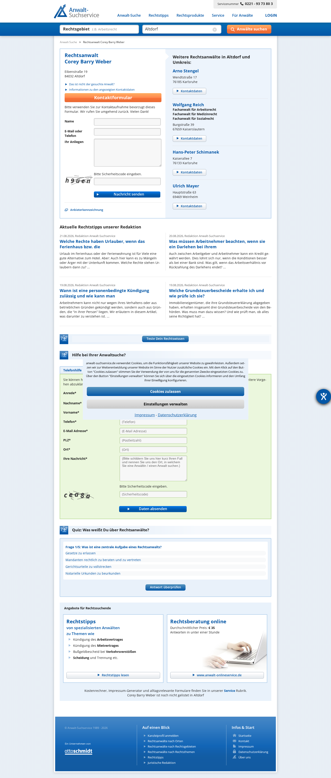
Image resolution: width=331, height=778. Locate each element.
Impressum (145, 414)
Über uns (244, 757)
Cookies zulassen (165, 391)
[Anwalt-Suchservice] (79, 12)
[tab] (72, 370)
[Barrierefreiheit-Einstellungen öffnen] (323, 396)
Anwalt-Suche (129, 15)
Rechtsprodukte (190, 15)
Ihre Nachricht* (75, 458)
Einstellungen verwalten (166, 404)
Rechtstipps (159, 15)
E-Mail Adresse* (75, 431)
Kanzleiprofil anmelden (163, 735)
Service (218, 15)
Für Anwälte (242, 15)
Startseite (244, 736)
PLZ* (67, 440)
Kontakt (243, 741)
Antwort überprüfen (165, 587)
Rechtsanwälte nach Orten (165, 741)
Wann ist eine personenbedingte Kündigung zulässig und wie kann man (104, 293)
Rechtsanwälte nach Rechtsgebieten (172, 746)
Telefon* (70, 421)
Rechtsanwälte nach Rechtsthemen (171, 752)
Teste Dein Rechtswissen (165, 338)
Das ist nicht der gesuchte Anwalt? (92, 84)
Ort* (66, 449)
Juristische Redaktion (162, 762)
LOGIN (271, 15)
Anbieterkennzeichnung (86, 210)
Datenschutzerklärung (177, 414)
